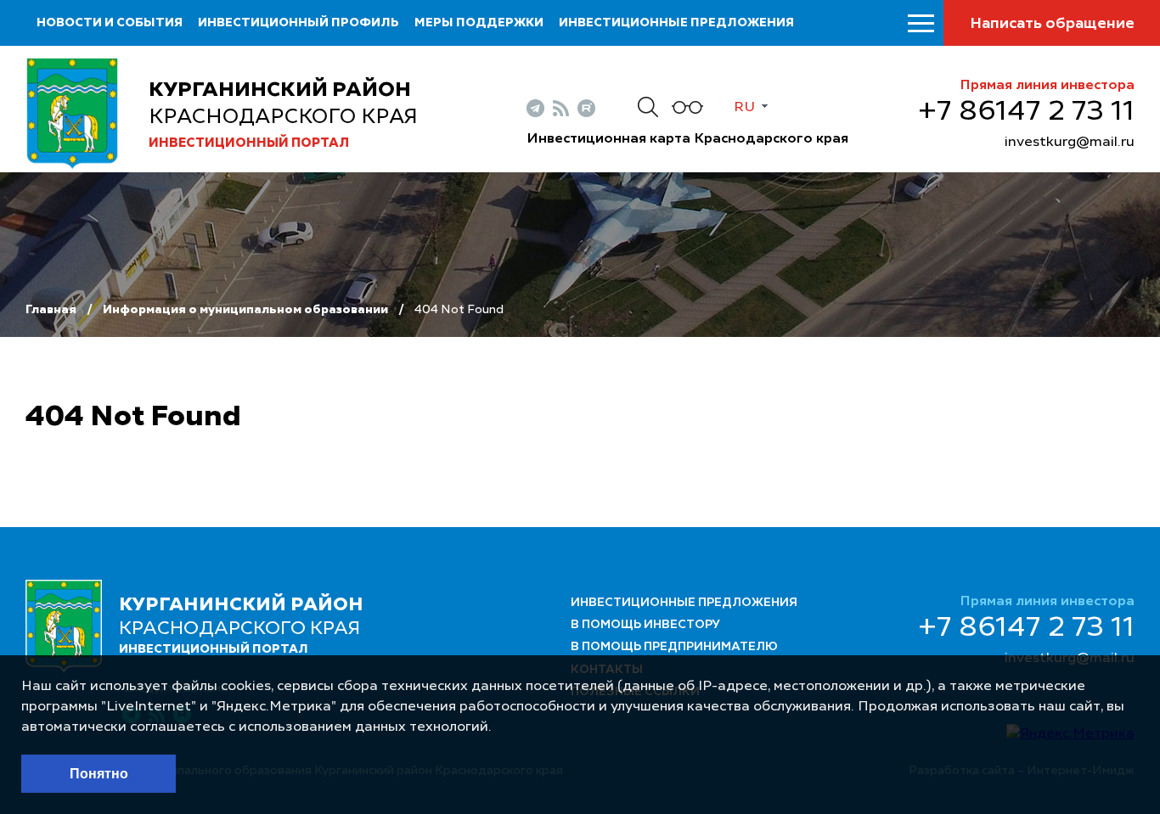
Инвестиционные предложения (676, 23)
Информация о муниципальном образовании (245, 310)
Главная (50, 310)
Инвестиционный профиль (298, 23)
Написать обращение (1052, 23)
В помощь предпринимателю (674, 647)
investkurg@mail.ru (1070, 142)
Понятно (99, 773)
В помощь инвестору (645, 625)
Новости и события (110, 23)
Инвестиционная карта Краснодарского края (687, 139)
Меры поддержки (478, 23)
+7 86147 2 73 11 (1026, 112)
